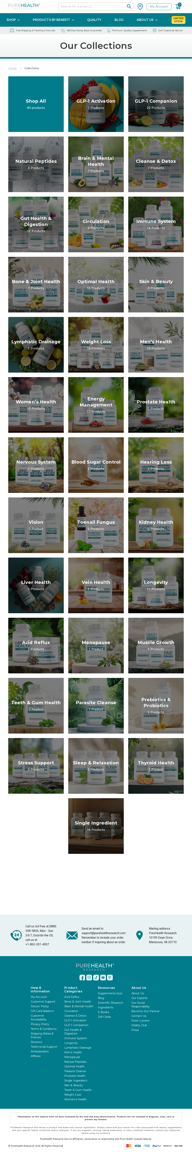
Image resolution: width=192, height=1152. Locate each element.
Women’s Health (75, 1099)
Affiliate (36, 1056)
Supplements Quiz (110, 993)
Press (135, 1030)
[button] (129, 6)
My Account (159, 6)
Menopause (72, 1057)
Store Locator (140, 1020)
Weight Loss (72, 1094)
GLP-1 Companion (76, 1025)
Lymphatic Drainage (77, 1047)
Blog (101, 998)
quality (94, 20)
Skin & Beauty (73, 1085)
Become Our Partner (145, 1011)
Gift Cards (104, 1017)
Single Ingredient (75, 1080)
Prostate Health (75, 1076)
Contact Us (138, 1016)
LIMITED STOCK (178, 20)
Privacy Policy (40, 1024)
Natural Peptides (75, 1061)
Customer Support (43, 1001)
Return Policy (40, 1006)
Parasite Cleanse (75, 1071)
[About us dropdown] (156, 20)
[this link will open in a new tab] (82, 977)
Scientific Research (110, 1002)
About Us (137, 993)
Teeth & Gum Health (78, 1090)
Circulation (71, 1011)
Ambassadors (40, 1051)
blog (119, 20)
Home (12, 68)
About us (145, 20)
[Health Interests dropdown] (73, 20)
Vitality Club (139, 1025)
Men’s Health (73, 1052)
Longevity (71, 1043)
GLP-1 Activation (75, 1020)
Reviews (36, 1042)
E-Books (103, 1012)
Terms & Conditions (43, 1029)
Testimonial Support (44, 1046)
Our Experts (139, 998)
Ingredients (105, 1007)
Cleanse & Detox (75, 1015)
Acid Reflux (71, 997)
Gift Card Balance (42, 1011)
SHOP (11, 20)
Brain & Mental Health (78, 1006)
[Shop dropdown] (19, 20)
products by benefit (51, 20)
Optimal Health (74, 1066)
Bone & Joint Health (77, 1001)
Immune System (75, 1038)
